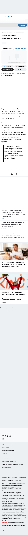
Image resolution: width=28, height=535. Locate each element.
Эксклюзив (3, 21)
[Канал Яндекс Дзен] (7, 69)
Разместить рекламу (6, 467)
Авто (4, 43)
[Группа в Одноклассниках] (5, 435)
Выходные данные (6, 470)
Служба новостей (20, 48)
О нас (3, 444)
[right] (26, 21)
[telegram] (16, 174)
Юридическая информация (8, 450)
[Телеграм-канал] (7, 435)
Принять (22, 25)
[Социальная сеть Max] (20, 69)
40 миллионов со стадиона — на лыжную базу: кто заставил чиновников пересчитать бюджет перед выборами (13, 236)
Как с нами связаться (6, 458)
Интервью (20, 21)
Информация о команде (7, 453)
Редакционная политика (7, 455)
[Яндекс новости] (20, 66)
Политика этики (5, 447)
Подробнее (10, 501)
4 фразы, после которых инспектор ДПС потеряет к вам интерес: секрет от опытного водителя (13, 225)
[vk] (11, 174)
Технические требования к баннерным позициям (12, 464)
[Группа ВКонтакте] (7, 66)
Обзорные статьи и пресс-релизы (9, 461)
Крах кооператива (12, 21)
